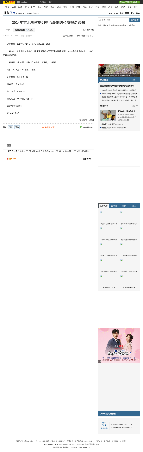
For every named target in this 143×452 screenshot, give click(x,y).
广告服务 (53, 441)
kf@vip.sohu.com (125, 428)
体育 (39, 7)
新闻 (14, 7)
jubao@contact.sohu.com (80, 447)
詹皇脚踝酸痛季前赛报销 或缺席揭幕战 (117, 86)
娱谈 (59, 7)
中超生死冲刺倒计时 (115, 124)
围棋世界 (20, 13)
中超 (122, 13)
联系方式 (70, 441)
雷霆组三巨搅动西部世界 (117, 128)
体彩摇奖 (85, 151)
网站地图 (107, 441)
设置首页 (19, 441)
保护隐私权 (79, 441)
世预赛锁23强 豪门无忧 (126, 111)
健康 (104, 7)
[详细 (126, 120)
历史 (33, 7)
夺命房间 (122, 25)
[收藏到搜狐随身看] (81, 127)
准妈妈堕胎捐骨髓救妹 (129, 240)
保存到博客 (81, 36)
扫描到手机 (89, 30)
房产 (91, 7)
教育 (110, 7)
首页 (7, 7)
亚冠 (127, 13)
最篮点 (104, 128)
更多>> (135, 80)
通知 (17, 127)
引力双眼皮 (131, 25)
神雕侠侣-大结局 (109, 287)
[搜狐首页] (9, 2)
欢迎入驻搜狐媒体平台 (130, 2)
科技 (78, 7)
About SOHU (89, 441)
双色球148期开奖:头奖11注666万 (43, 151)
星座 (136, 7)
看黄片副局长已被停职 (109, 224)
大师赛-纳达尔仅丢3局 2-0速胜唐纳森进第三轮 (119, 100)
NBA (46, 7)
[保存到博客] (87, 127)
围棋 (23, 51)
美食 (130, 7)
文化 (27, 7)
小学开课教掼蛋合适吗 (129, 224)
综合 (138, 13)
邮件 (50, 2)
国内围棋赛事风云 (32, 13)
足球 (132, 13)
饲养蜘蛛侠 (115, 25)
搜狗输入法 (28, 441)
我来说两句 (24, 30)
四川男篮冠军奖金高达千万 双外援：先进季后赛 (119, 97)
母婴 (117, 7)
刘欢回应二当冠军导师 (129, 271)
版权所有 (95, 444)
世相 (72, 7)
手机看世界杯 (70, 36)
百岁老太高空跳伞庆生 (129, 256)
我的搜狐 (43, 2)
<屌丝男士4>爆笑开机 (109, 271)
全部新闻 (115, 441)
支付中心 (37, 441)
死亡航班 (106, 25)
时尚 (97, 7)
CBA (116, 13)
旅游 (123, 7)
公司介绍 (99, 441)
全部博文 (123, 441)
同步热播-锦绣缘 (129, 287)
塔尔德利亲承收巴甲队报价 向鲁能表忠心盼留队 (119, 94)
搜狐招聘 (45, 441)
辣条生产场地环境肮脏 (109, 256)
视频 (52, 7)
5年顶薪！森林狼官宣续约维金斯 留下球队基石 (119, 90)
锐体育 (104, 124)
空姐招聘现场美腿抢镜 (109, 240)
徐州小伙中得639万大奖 (69, 151)
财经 (65, 7)
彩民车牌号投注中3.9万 (18, 151)
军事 (20, 7)
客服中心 (62, 441)
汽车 (85, 7)
